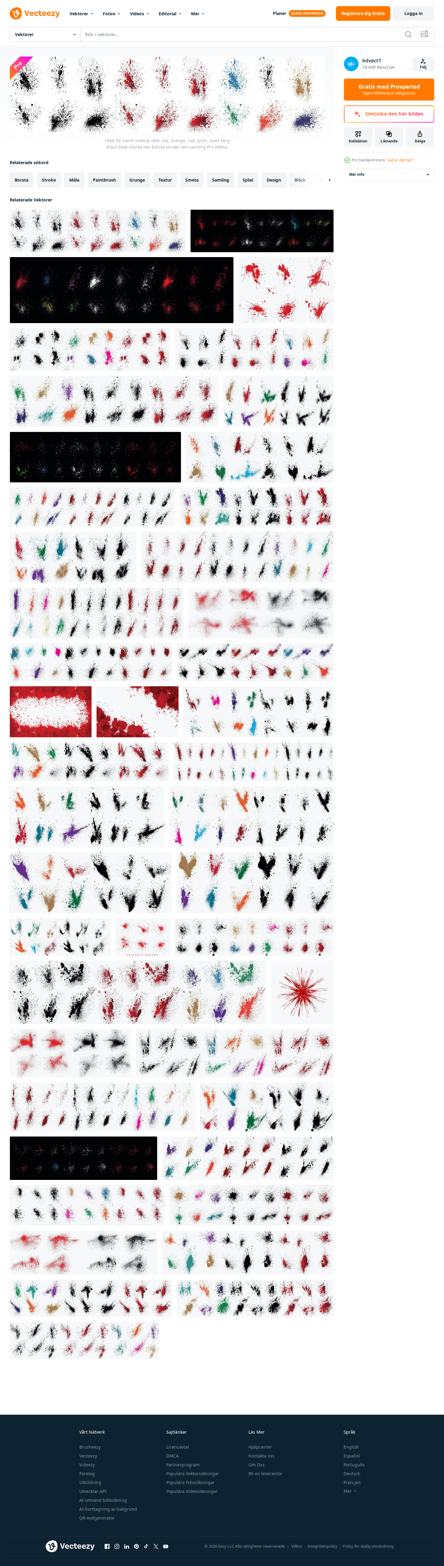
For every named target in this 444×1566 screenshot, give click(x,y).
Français (352, 1482)
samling (220, 179)
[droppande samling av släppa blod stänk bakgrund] (143, 937)
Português (354, 1465)
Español (352, 1456)
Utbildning (90, 1482)
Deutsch (352, 1473)
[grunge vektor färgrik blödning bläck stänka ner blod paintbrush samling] (121, 290)
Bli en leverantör (265, 1473)
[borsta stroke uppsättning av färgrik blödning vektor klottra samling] (83, 1158)
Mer (195, 14)
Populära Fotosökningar (190, 1482)
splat (248, 179)
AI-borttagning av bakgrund (108, 1509)
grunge (137, 179)
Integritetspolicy (323, 1546)
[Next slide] (324, 179)
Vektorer (79, 14)
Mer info (356, 174)
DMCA (172, 1456)
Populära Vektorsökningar (192, 1473)
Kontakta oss (261, 1456)
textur (165, 179)
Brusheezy (90, 1447)
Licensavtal (177, 1447)
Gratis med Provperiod (389, 89)
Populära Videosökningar (192, 1491)
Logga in (413, 13)
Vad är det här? (400, 160)
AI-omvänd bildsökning (103, 1500)
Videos (137, 14)
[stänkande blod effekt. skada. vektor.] (302, 992)
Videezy (87, 1465)
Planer (279, 13)
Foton (109, 14)
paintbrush (104, 179)
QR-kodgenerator (97, 1518)
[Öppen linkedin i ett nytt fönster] (126, 1546)
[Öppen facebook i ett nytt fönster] (107, 1546)
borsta (21, 179)
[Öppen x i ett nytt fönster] (155, 1546)
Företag (87, 1473)
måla (74, 179)
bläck (300, 179)
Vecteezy (88, 1456)
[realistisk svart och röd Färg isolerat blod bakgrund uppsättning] (261, 613)
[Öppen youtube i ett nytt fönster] (165, 1546)
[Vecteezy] (35, 13)
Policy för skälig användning (368, 1546)
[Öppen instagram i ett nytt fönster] (116, 1546)
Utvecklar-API (92, 1491)
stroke (49, 179)
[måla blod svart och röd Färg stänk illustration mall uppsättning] (70, 1053)
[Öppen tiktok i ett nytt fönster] (146, 1546)
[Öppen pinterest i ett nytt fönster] (136, 1546)
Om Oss (256, 1465)
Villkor (296, 1546)
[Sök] (408, 34)
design (274, 179)
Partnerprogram (183, 1465)
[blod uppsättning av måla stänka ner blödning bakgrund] (286, 290)
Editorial (167, 14)
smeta (192, 179)
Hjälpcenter (260, 1447)
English (351, 1447)
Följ (423, 67)
